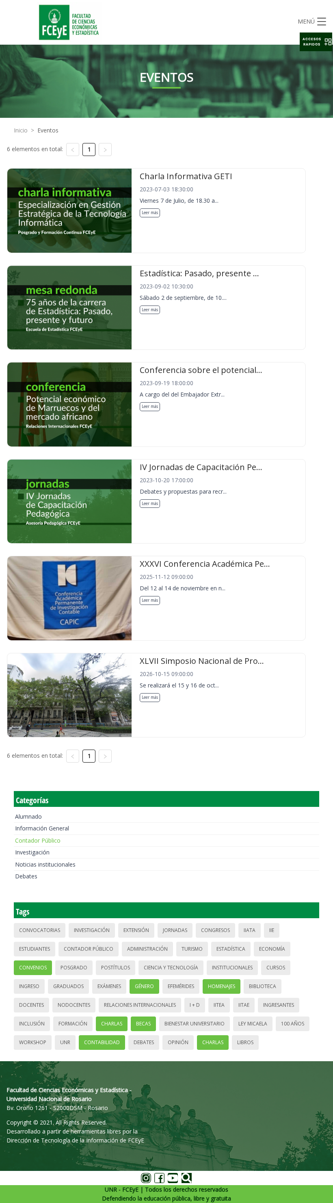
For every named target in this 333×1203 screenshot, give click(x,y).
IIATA (249, 930)
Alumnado (28, 816)
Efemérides (181, 986)
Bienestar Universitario (194, 1023)
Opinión (178, 1042)
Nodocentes (74, 1004)
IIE (271, 930)
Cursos (275, 967)
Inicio (21, 130)
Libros (245, 1042)
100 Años (292, 1023)
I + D (195, 1004)
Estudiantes (34, 948)
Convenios (33, 967)
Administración (147, 948)
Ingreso (29, 986)
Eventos (47, 130)
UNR (65, 1042)
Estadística (230, 948)
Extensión (136, 930)
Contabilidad (102, 1042)
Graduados (68, 986)
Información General (42, 828)
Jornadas (175, 930)
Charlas (111, 1023)
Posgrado (74, 967)
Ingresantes (278, 1004)
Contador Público (38, 840)
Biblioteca (262, 986)
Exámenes (109, 986)
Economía (272, 948)
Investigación (32, 852)
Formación (72, 1023)
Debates (26, 876)
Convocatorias (39, 930)
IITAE (243, 1004)
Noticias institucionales (45, 864)
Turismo (192, 948)
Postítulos (115, 967)
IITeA (219, 1004)
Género (144, 986)
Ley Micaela (252, 1023)
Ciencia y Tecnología (171, 967)
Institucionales (232, 967)
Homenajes (221, 986)
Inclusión (32, 1023)
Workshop (32, 1042)
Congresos (215, 930)
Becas (143, 1023)
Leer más (150, 212)
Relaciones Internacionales (140, 1004)
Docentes (31, 1004)
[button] (316, 42)
